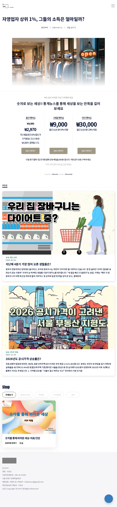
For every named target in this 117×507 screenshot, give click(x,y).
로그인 (63, 164)
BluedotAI (68, 174)
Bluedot (55, 174)
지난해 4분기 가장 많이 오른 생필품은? (28, 264)
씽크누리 (44, 27)
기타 (73, 394)
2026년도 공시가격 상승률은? (23, 359)
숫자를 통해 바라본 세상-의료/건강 (22, 438)
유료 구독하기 (30, 150)
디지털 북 (57, 394)
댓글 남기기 (71, 27)
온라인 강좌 (25, 394)
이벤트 (41, 394)
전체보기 (9, 394)
